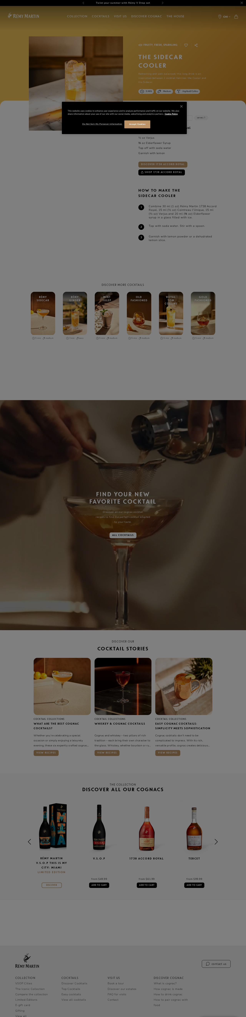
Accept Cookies (137, 124)
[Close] (181, 106)
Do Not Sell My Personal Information (102, 124)
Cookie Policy (171, 114)
